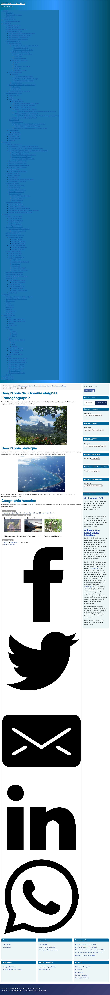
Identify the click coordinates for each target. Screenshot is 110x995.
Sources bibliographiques (47, 967)
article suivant (52, 518)
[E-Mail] (41, 741)
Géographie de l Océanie (47, 513)
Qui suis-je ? (7, 944)
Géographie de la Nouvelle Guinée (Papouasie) (20, 536)
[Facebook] (41, 585)
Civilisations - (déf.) (94, 498)
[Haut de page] (107, 992)
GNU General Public (39, 990)
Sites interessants (44, 969)
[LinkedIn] (41, 819)
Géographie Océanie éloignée (11, 513)
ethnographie (95, 568)
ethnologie (88, 587)
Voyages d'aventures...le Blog (12, 969)
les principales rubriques (47, 947)
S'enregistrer (7, 947)
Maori (25, 513)
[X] (41, 663)
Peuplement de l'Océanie (52, 536)
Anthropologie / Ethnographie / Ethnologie (92, 532)
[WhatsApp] (41, 897)
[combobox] (89, 403)
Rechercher (102, 403)
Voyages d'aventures (9, 967)
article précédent (33, 518)
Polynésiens (33, 513)
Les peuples (43, 944)
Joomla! (3, 990)
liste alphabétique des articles (49, 950)
